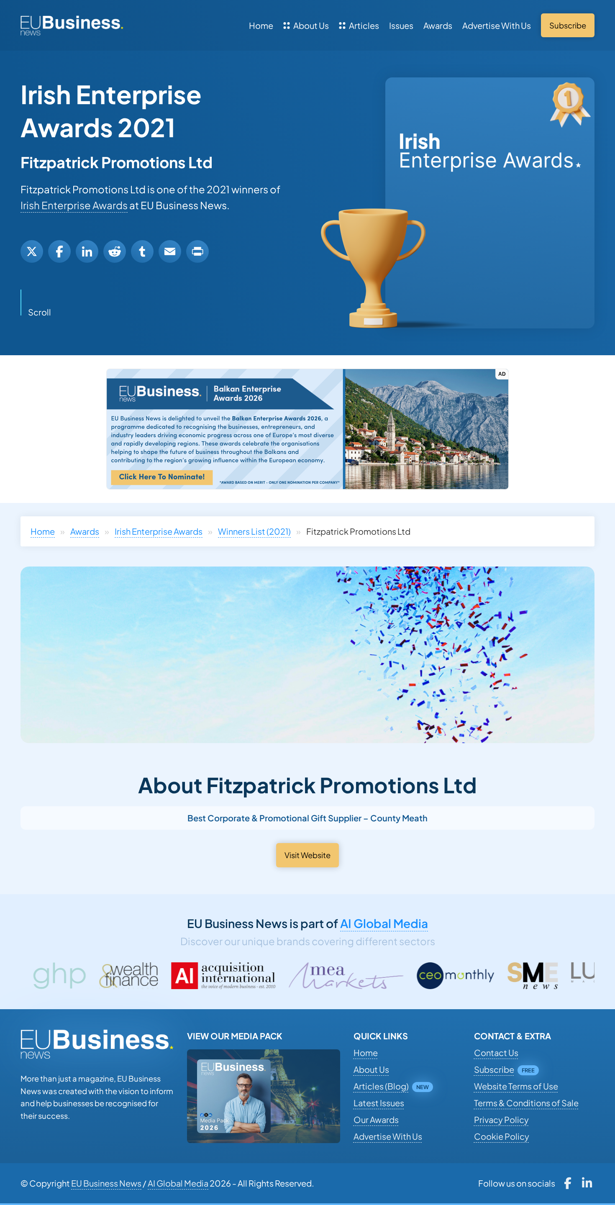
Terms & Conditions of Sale (526, 1102)
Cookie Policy (501, 1136)
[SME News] (428, 975)
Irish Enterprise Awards (74, 205)
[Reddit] (114, 251)
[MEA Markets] (241, 975)
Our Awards (376, 1119)
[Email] (170, 251)
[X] (31, 251)
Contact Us (496, 1052)
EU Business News (106, 1183)
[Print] (197, 251)
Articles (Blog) (381, 1086)
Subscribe (494, 1069)
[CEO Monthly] (351, 975)
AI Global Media (384, 923)
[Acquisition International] (119, 975)
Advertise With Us (496, 25)
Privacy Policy (501, 1119)
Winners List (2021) (254, 531)
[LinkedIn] (87, 251)
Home (261, 25)
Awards (437, 25)
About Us (311, 25)
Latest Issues (379, 1102)
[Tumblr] (142, 251)
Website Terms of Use (516, 1086)
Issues (401, 25)
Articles (364, 25)
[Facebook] (59, 251)
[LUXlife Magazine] (509, 975)
